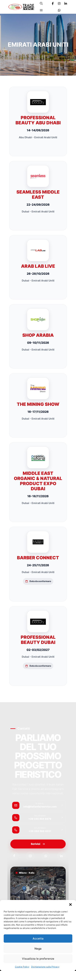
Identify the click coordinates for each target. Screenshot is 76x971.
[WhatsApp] (46, 856)
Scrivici (35, 843)
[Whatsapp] (59, 10)
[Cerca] (41, 3)
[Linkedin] (65, 3)
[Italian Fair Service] (21, 7)
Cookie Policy (22, 966)
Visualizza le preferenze (38, 958)
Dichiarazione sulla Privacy (45, 966)
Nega (38, 948)
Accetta (38, 938)
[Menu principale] (41, 10)
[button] (70, 904)
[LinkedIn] (61, 856)
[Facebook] (52, 3)
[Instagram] (59, 3)
